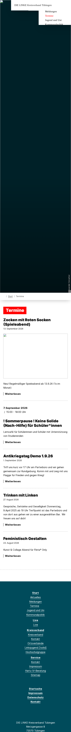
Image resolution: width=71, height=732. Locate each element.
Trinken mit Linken (20, 495)
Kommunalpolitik (54, 24)
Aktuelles (35, 597)
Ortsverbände (36, 643)
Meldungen (51, 11)
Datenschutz (35, 697)
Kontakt (35, 638)
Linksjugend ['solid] (36, 647)
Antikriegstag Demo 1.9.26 (28, 456)
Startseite (35, 688)
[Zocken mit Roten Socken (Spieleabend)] (35, 356)
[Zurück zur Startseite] (4, 296)
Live (35, 620)
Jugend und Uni (53, 20)
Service (35, 657)
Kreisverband (35, 630)
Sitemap (35, 675)
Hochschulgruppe (35, 652)
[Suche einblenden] (57, 5)
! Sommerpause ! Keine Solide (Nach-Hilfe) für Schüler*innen (32, 423)
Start (10, 296)
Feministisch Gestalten (25, 538)
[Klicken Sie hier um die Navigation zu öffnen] (66, 5)
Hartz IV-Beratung (35, 670)
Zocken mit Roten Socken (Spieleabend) (27, 322)
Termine (49, 15)
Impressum (35, 666)
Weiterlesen (13, 393)
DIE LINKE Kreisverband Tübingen (33, 5)
